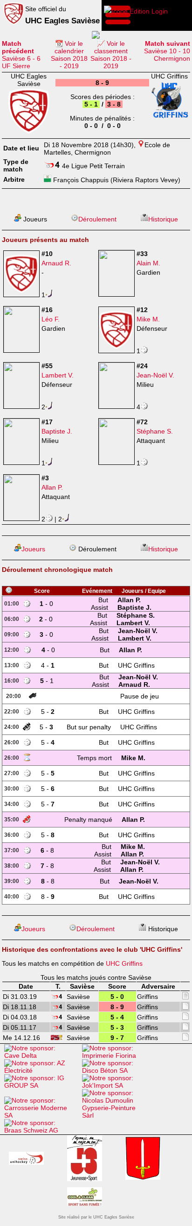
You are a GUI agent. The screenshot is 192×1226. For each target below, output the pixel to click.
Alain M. (148, 263)
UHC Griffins (124, 963)
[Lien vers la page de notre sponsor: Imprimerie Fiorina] (119, 1055)
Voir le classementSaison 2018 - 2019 (110, 55)
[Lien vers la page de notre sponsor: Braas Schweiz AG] (41, 1130)
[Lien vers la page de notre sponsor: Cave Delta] (41, 1055)
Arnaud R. (56, 263)
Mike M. (148, 319)
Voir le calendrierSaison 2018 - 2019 (69, 55)
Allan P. (52, 487)
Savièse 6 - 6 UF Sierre (21, 55)
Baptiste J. (56, 431)
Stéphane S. (155, 431)
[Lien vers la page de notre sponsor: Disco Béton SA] (119, 1070)
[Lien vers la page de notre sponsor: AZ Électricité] (41, 1070)
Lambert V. (57, 375)
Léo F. (50, 319)
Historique (163, 219)
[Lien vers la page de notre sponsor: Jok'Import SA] (119, 1085)
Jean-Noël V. (155, 375)
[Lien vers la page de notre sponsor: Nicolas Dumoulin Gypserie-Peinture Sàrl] (119, 1115)
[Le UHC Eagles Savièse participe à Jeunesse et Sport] (84, 1159)
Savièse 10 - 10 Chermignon (167, 51)
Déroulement (97, 219)
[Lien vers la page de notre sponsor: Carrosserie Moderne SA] (41, 1115)
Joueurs (33, 549)
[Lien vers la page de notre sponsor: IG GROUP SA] (41, 1085)
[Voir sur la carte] (140, 145)
